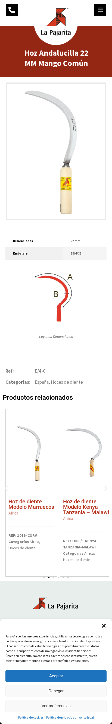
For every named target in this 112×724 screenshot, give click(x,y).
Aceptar (56, 676)
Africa (34, 541)
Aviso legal (86, 717)
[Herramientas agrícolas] (56, 23)
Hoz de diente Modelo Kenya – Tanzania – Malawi (86, 509)
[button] (104, 625)
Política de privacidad (61, 717)
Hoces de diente (67, 382)
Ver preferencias (56, 705)
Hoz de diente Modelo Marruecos (31, 506)
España (42, 382)
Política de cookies (30, 717)
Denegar (56, 690)
